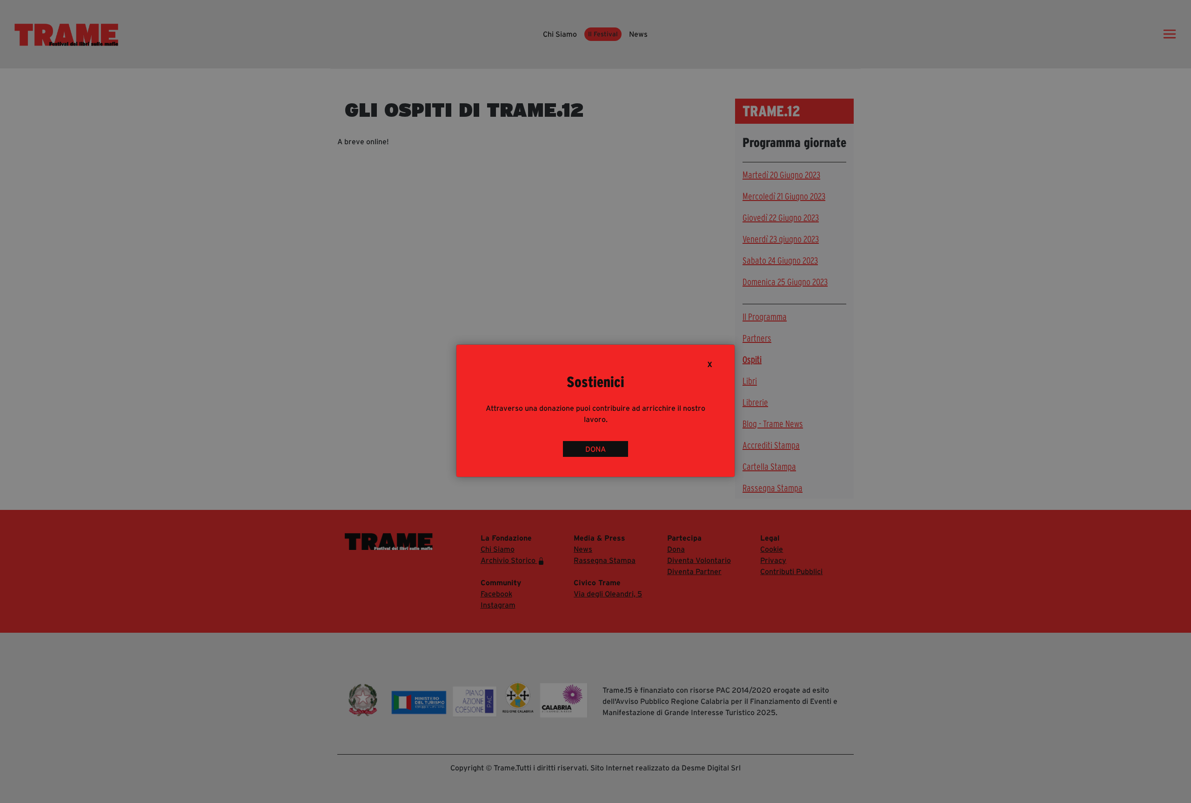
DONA (595, 449)
